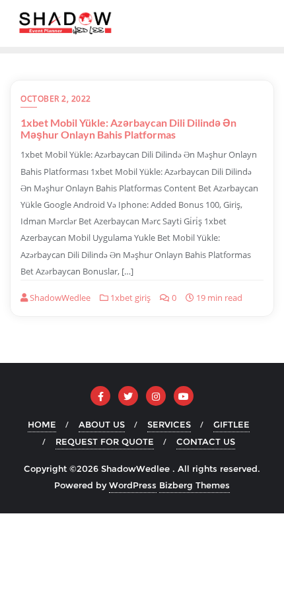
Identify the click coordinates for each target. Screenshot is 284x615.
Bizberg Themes (194, 485)
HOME (42, 424)
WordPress (133, 485)
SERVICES (169, 424)
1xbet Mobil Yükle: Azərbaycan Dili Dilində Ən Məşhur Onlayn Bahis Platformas (128, 128)
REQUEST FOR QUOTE (104, 441)
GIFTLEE (231, 424)
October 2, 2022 (55, 98)
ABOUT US (102, 424)
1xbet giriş (129, 298)
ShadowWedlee (59, 298)
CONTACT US (205, 441)
